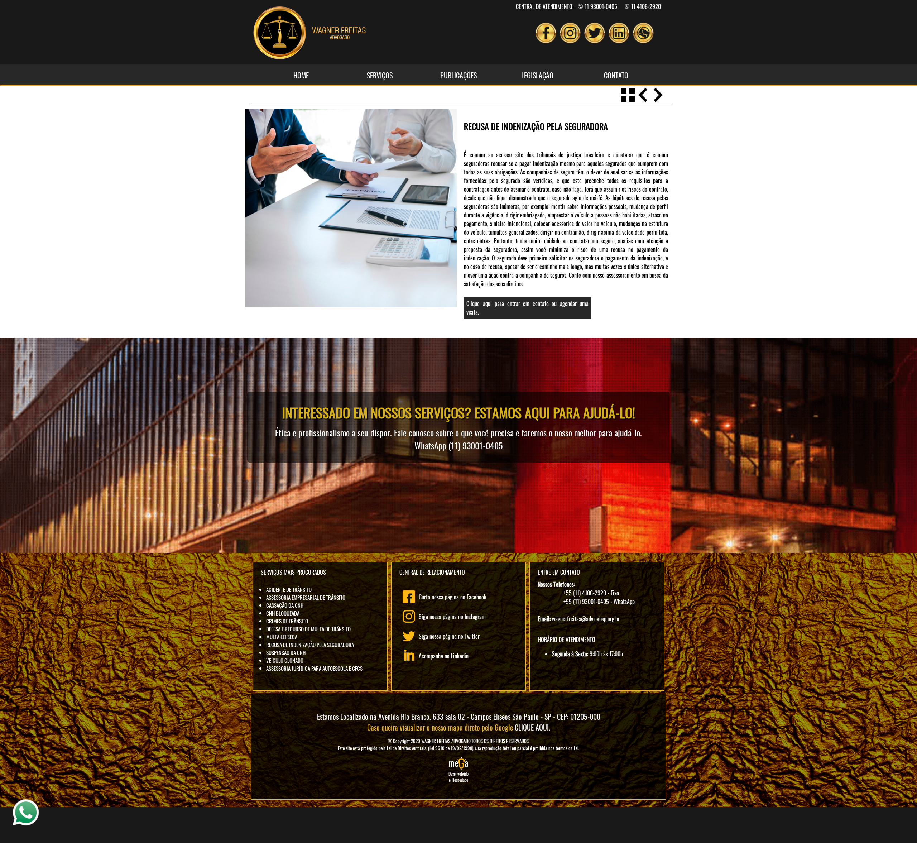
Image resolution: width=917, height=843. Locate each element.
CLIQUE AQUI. (532, 727)
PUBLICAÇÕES (458, 75)
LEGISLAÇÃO (537, 75)
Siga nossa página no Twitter (449, 636)
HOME (301, 75)
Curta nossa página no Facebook (452, 597)
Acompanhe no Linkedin (444, 656)
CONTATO (616, 75)
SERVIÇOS (380, 75)
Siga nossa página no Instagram (452, 616)
